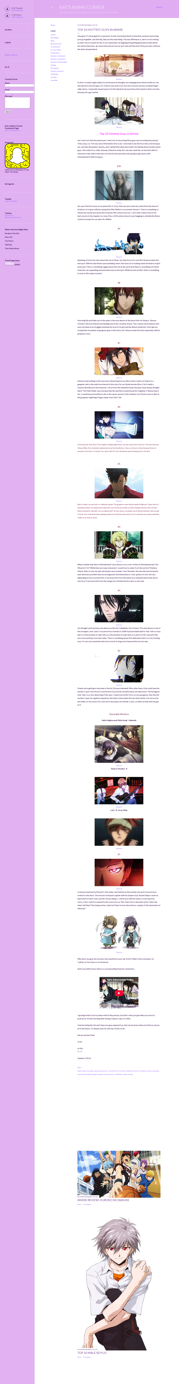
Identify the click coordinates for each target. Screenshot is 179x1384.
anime (53, 35)
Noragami (55, 68)
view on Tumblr (11, 201)
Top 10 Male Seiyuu (92, 1352)
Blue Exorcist (56, 44)
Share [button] (53, 25)
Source (119, 79)
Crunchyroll (55, 47)
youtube (54, 80)
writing (54, 77)
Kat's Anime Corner (81, 7)
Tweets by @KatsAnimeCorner (13, 216)
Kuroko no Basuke (58, 59)
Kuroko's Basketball (59, 62)
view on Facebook (12, 130)
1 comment (87, 1357)
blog (52, 41)
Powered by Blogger (109, 1372)
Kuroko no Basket (58, 56)
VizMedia (54, 74)
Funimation (55, 53)
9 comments (87, 1204)
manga (53, 65)
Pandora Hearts (57, 71)
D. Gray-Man (56, 50)
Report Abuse (11, 55)
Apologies (55, 38)
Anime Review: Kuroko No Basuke (103, 1200)
